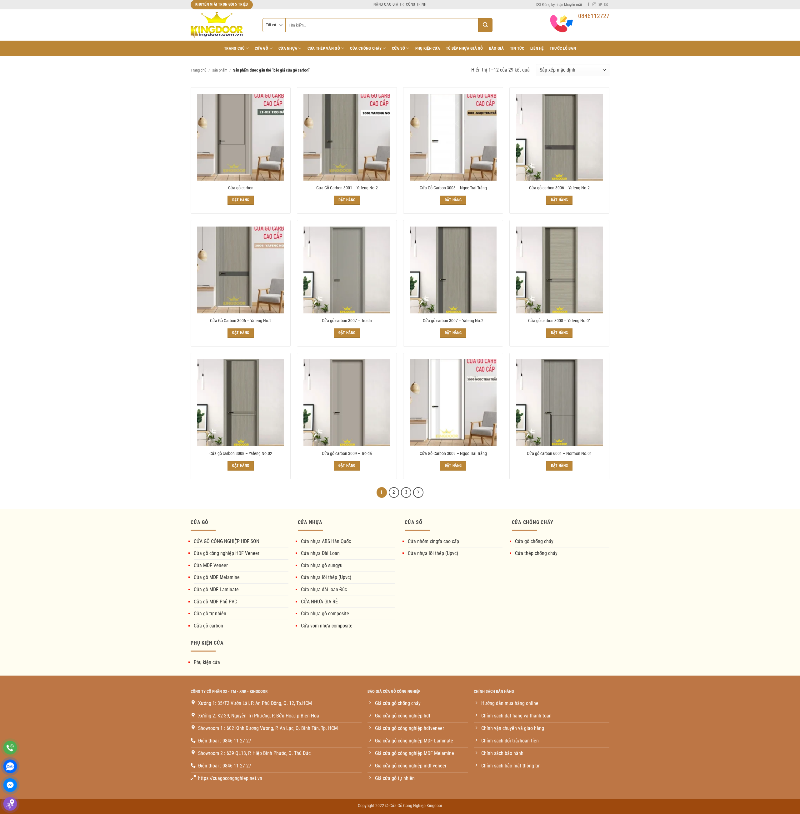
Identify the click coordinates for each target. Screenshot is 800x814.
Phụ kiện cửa (207, 662)
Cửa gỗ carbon (240, 188)
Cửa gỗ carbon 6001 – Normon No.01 (559, 453)
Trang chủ (234, 48)
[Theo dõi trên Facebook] (588, 4)
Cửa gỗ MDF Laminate (216, 589)
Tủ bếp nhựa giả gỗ (464, 48)
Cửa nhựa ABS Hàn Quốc (326, 541)
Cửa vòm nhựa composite (326, 626)
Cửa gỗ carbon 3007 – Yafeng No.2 (453, 320)
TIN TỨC (517, 48)
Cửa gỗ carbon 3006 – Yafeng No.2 (559, 188)
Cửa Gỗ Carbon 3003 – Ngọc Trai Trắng (453, 188)
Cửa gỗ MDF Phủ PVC (215, 602)
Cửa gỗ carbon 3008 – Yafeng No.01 (559, 320)
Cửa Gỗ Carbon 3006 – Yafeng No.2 (241, 320)
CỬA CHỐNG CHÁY (366, 48)
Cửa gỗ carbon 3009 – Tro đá (347, 453)
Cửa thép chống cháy (536, 553)
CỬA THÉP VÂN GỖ (324, 48)
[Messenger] (10, 785)
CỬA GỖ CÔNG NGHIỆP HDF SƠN (226, 541)
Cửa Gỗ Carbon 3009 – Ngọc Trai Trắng (453, 453)
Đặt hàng (240, 200)
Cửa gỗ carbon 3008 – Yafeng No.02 (240, 453)
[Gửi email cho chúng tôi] (606, 4)
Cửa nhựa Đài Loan (320, 553)
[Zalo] (10, 766)
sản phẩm (220, 70)
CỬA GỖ (261, 48)
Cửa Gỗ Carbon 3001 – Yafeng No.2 (347, 188)
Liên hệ (537, 48)
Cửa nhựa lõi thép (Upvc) (326, 577)
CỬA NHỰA (287, 48)
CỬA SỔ (398, 48)
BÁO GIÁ (496, 48)
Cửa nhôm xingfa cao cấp (433, 541)
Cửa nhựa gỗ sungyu (321, 565)
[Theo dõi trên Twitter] (600, 4)
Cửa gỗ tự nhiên (210, 614)
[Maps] (10, 804)
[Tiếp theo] (418, 492)
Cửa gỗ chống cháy (534, 541)
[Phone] (10, 748)
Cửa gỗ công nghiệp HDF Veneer (226, 553)
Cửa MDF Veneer (211, 565)
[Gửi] (485, 25)
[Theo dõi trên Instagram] (594, 4)
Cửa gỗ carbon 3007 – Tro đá (347, 320)
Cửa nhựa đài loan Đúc (324, 589)
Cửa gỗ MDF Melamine (217, 577)
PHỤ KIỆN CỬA (427, 48)
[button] (559, 5)
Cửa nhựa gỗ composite (325, 614)
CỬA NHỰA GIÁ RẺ (319, 602)
